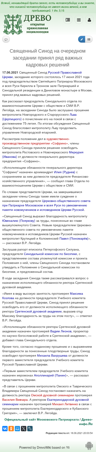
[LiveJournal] (30, 428)
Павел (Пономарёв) (73, 238)
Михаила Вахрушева (52, 355)
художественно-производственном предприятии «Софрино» (36, 140)
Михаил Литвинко (65, 404)
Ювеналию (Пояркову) (18, 220)
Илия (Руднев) (64, 172)
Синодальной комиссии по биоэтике (50, 253)
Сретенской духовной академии (38, 311)
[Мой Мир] (17, 428)
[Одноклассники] (11, 428)
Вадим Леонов (60, 331)
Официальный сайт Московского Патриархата (41, 419)
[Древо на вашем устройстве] (89, 447)
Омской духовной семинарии (52, 395)
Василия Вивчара (15, 399)
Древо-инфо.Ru (86, 421)
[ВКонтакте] (5, 428)
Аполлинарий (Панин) (50, 375)
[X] (23, 428)
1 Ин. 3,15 (58, 10)
